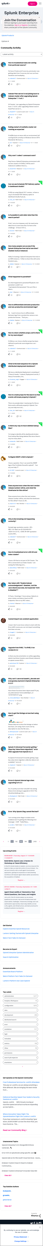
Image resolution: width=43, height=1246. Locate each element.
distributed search (10, 1020)
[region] (21, 1235)
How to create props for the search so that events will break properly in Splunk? (24, 396)
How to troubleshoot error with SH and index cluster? (22, 553)
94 (26, 841)
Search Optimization (10, 957)
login (6, 1034)
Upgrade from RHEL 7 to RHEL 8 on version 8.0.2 (21, 648)
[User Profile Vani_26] (3, 186)
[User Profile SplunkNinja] (3, 554)
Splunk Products (8, 35)
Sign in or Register (21, 25)
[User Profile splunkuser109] (3, 649)
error (6, 1024)
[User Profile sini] (3, 129)
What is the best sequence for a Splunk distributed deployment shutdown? (23, 365)
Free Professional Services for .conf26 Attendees (21, 1082)
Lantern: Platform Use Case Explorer (16, 981)
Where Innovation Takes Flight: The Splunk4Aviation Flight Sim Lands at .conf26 (19, 1115)
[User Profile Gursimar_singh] (3, 365)
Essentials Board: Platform (13, 972)
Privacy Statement (20, 1237)
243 (35, 841)
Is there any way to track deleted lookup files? (23, 427)
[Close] (40, 1227)
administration (9, 996)
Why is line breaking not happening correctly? (21, 520)
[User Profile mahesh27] (3, 64)
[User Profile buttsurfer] (3, 427)
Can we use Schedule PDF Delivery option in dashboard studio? (24, 185)
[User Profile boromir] (3, 217)
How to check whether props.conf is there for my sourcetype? (24, 334)
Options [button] (3, 41)
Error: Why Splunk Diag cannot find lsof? (23, 811)
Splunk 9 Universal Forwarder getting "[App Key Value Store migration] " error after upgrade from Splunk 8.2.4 (23, 749)
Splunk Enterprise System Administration (18, 952)
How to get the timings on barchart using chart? (23, 714)
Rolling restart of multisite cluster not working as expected (22, 128)
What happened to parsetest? (19, 277)
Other (6, 1048)
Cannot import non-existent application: (23, 619)
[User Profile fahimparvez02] (3, 715)
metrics (6, 1043)
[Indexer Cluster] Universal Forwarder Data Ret (19, 1171)
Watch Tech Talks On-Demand (14, 938)
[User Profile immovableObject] (3, 680)
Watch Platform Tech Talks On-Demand (17, 976)
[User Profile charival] (3, 585)
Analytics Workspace (11, 1001)
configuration (8, 1005)
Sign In (32, 4)
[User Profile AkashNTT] (3, 95)
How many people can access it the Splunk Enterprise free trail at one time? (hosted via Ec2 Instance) (23, 248)
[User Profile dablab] (3, 248)
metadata (7, 1038)
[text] (9, 84)
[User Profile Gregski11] (3, 620)
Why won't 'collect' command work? (22, 155)
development (8, 1015)
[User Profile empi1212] (3, 487)
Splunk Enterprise (33, 78)
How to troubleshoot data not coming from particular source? (22, 64)
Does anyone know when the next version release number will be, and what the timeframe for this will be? (24, 488)
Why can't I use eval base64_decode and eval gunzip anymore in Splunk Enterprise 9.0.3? (24, 681)
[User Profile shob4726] (3, 157)
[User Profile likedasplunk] (3, 782)
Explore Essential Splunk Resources (16, 929)
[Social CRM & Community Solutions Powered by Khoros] (36, 1215)
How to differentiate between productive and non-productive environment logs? (23, 306)
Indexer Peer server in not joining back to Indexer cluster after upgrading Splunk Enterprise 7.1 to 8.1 (23, 96)
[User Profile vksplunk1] (3, 749)
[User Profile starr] (3, 278)
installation (8, 1029)
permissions (8, 1053)
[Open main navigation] (40, 3)
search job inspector (11, 1057)
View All (7, 1175)
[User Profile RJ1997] (3, 458)
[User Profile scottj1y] (3, 813)
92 (16, 841)
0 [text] (11, 84)
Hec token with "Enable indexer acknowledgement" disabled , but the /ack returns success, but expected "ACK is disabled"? (24, 586)
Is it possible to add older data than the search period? (23, 216)
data (5, 1010)
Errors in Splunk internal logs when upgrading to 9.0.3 (21, 781)
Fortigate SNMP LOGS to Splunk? (20, 457)
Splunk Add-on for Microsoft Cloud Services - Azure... (21, 1158)
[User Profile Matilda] (3, 306)
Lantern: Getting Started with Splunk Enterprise (20, 933)
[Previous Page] (4, 841)
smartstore (8, 1062)
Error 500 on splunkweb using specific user (18, 1153)
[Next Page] (39, 841)
